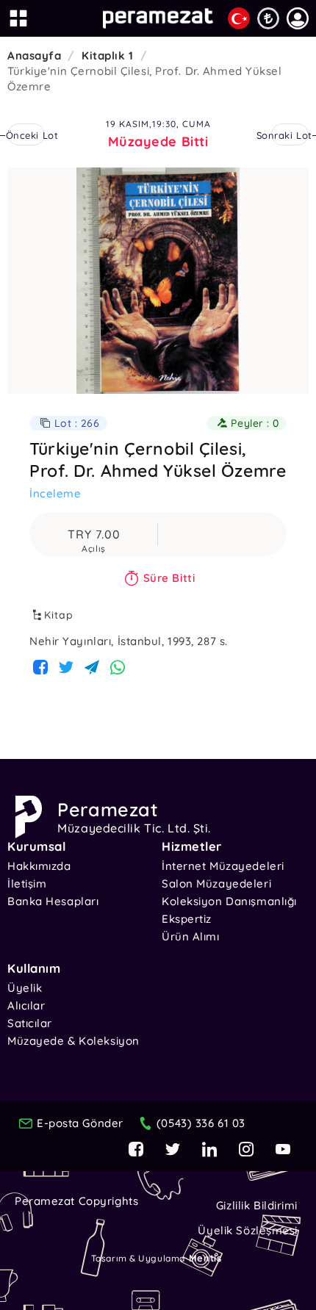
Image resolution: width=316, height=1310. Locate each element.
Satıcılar (29, 1023)
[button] (298, 18)
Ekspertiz (187, 919)
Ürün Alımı (191, 936)
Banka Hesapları (52, 901)
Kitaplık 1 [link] (108, 55)
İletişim (26, 883)
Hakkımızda (39, 866)
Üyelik (24, 988)
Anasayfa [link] (34, 55)
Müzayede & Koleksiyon (73, 1041)
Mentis (205, 1258)
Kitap (58, 615)
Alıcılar (26, 1005)
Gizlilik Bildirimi (257, 1205)
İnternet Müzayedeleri (223, 866)
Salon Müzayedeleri (216, 883)
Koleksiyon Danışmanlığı (229, 901)
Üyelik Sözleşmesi (248, 1230)
